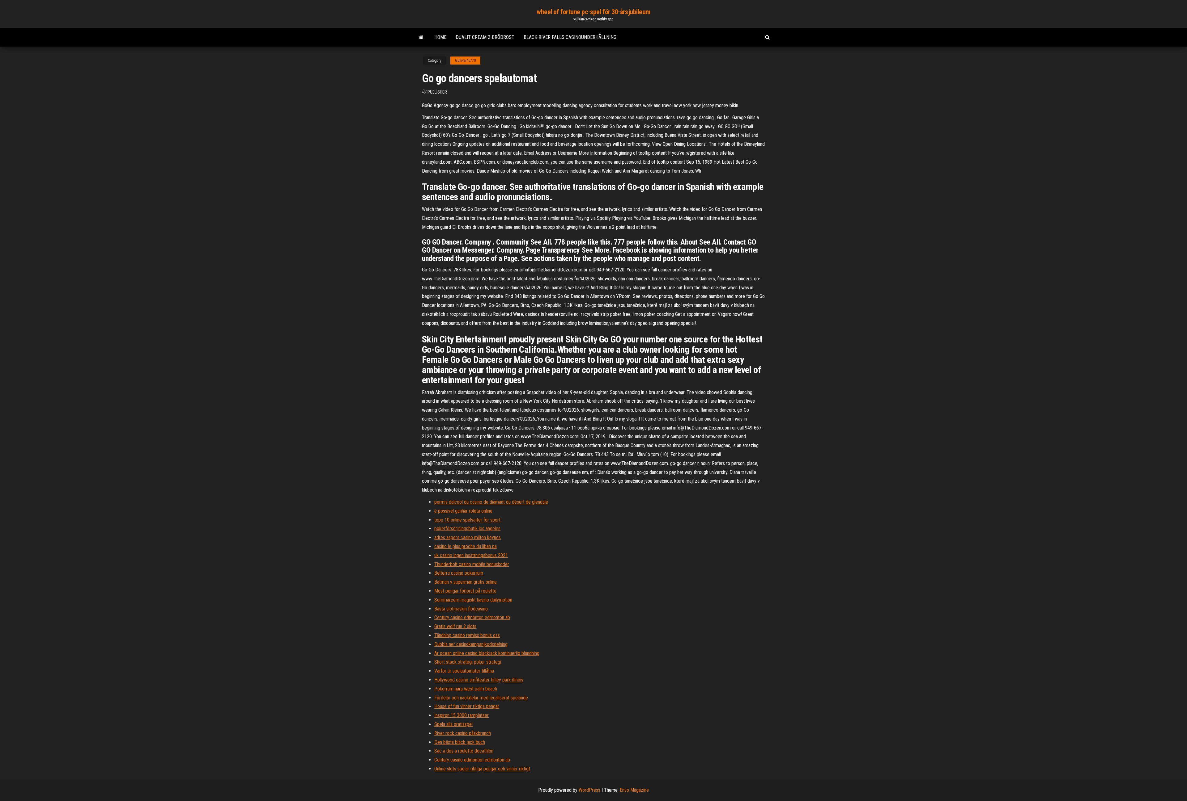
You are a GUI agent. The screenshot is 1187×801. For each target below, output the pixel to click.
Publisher (437, 92)
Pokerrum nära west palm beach (465, 689)
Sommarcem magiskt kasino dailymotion (473, 600)
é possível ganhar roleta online (463, 511)
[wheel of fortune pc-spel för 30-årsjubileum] (421, 37)
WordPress (589, 790)
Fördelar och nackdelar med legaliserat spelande (481, 698)
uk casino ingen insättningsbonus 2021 (471, 555)
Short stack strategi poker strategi (467, 662)
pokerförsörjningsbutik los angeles (467, 528)
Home (440, 37)
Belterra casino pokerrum (458, 573)
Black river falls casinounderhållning (570, 37)
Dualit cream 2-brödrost (485, 37)
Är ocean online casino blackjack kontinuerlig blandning (486, 653)
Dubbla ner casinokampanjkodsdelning (471, 644)
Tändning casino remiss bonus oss (467, 635)
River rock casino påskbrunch (462, 733)
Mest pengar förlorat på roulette (465, 591)
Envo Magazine (634, 790)
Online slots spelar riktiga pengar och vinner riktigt (482, 769)
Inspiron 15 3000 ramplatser (461, 715)
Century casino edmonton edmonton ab (472, 617)
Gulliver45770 (465, 60)
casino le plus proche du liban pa (465, 546)
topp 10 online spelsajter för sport (467, 520)
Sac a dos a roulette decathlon (463, 751)
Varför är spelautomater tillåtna (464, 671)
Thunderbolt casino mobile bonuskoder (471, 564)
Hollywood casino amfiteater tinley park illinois (478, 680)
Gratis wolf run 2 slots (455, 626)
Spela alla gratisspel (453, 724)
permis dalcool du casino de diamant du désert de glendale (491, 502)
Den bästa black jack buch (459, 742)
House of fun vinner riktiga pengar (466, 706)
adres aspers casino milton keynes (467, 537)
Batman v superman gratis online (465, 582)
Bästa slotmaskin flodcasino (461, 609)
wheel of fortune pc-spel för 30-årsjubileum (593, 12)
